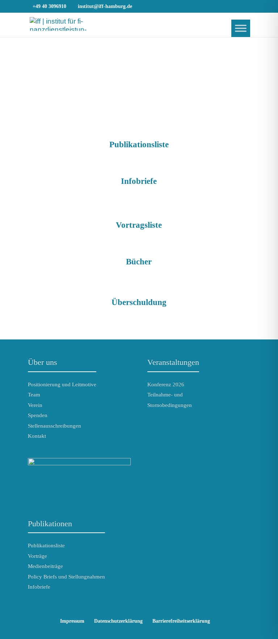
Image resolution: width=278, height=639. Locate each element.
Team (34, 394)
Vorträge (37, 556)
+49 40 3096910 (49, 6)
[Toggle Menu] (241, 28)
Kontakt (37, 436)
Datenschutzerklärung (118, 621)
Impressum (72, 621)
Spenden (37, 415)
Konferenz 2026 (165, 384)
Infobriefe (39, 587)
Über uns (42, 362)
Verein (35, 405)
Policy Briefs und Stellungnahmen (66, 577)
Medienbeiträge (45, 566)
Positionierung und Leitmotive (62, 384)
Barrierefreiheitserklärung (181, 621)
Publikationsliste (46, 545)
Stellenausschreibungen (54, 426)
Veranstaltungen (173, 362)
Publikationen (50, 523)
